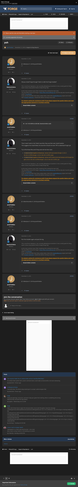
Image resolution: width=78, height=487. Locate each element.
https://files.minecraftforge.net (47, 92)
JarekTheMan (10, 47)
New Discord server (11, 318)
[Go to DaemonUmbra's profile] (11, 81)
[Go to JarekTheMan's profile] (5, 47)
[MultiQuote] (21, 73)
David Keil (11, 383)
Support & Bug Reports (33, 47)
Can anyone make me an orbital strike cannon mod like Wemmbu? (25, 378)
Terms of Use (23, 485)
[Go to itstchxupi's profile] (5, 406)
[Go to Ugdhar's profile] (5, 396)
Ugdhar (11, 401)
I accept (72, 483)
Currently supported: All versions (14, 37)
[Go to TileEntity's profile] (5, 428)
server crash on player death (15, 427)
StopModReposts (57, 95)
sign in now (38, 299)
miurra (6, 443)
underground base (12, 387)
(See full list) (71, 439)
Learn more (3, 2)
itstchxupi (11, 423)
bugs (8, 396)
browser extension (29, 97)
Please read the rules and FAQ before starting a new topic (20, 33)
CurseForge (29, 94)
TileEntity (11, 433)
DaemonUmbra (11, 87)
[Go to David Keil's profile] (5, 379)
